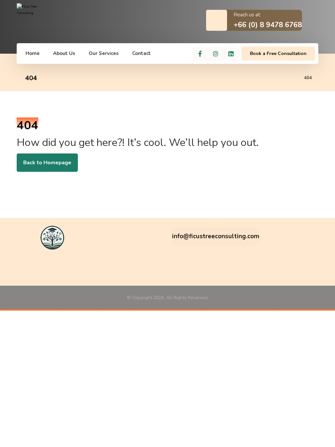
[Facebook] (200, 53)
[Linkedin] (231, 53)
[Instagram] (215, 53)
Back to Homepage (47, 162)
